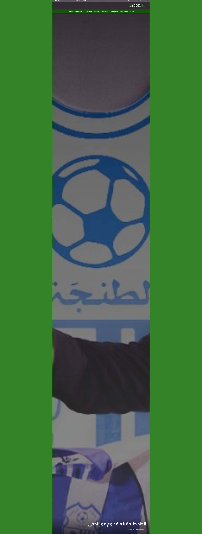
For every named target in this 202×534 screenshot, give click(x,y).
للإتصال (146, 0)
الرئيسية (132, 11)
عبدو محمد (138, 529)
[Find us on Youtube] (55, 1)
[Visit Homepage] (137, 5)
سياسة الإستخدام (140, 0)
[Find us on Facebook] (60, 1)
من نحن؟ (130, 0)
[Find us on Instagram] (56, 1)
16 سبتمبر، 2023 (130, 529)
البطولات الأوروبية (79, 11)
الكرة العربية (97, 11)
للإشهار (134, 0)
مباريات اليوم (105, 11)
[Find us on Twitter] (58, 1)
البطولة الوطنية (114, 11)
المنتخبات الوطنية (124, 11)
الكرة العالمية (89, 11)
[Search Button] (74, 1)
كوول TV (70, 11)
